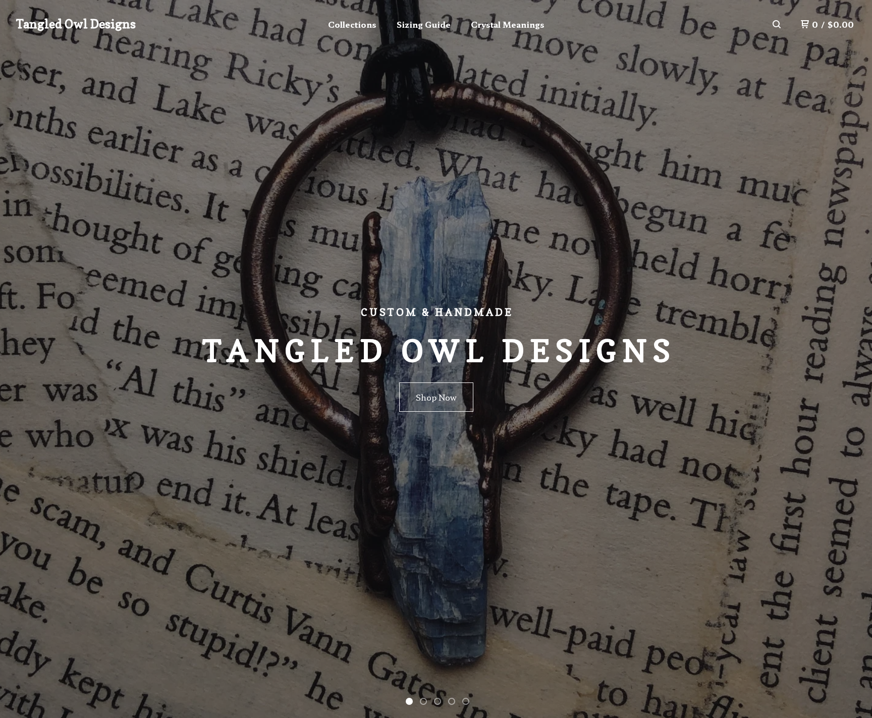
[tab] (409, 701)
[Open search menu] (777, 24)
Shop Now (436, 397)
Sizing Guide (424, 24)
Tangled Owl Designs (76, 24)
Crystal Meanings (507, 24)
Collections (352, 24)
